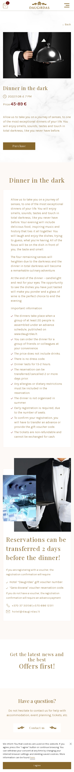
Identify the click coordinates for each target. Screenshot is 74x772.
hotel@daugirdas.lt (26, 611)
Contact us (37, 728)
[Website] (39, 8)
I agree (37, 765)
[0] (5, 7)
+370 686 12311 (43, 605)
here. (32, 757)
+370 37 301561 (22, 605)
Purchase (19, 146)
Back (67, 24)
